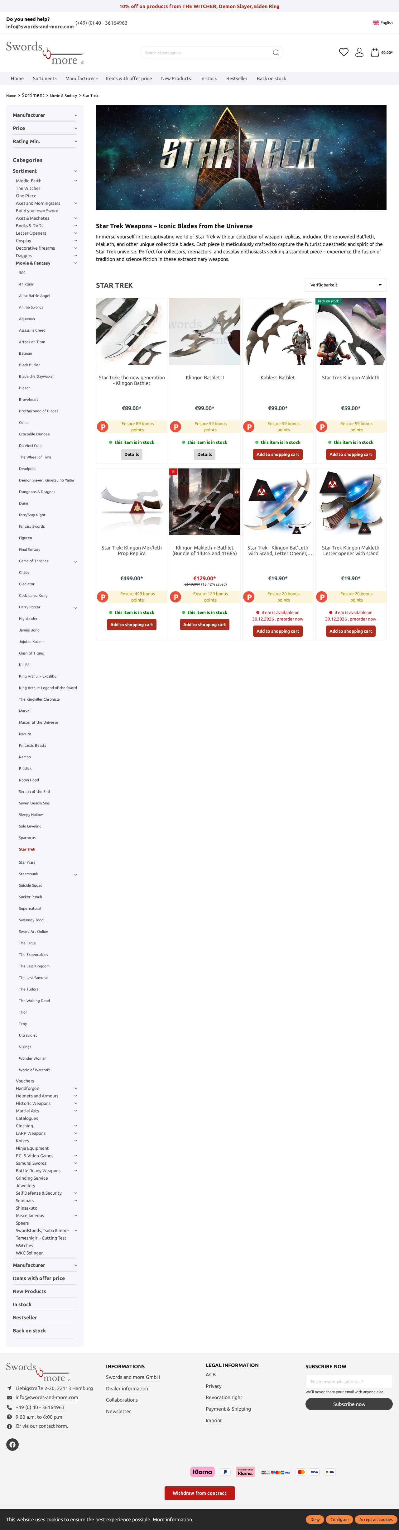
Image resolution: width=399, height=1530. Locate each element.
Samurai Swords (31, 1163)
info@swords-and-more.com (40, 26)
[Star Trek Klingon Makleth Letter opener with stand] (350, 501)
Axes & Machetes (32, 218)
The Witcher (28, 188)
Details (131, 454)
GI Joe (24, 572)
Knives (22, 1140)
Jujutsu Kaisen (31, 642)
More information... (174, 1519)
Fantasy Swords (32, 526)
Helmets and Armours (37, 1095)
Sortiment (25, 171)
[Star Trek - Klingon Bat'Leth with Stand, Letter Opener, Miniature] (278, 501)
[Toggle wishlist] (161, 304)
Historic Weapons (33, 1103)
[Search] (276, 52)
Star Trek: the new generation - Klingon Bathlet (132, 380)
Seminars (25, 1200)
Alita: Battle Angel (34, 296)
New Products (29, 1291)
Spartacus (27, 838)
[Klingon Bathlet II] (204, 331)
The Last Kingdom (34, 966)
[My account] (359, 53)
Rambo (25, 757)
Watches (24, 1245)
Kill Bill (25, 665)
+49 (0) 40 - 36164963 (40, 1407)
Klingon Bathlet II (205, 377)
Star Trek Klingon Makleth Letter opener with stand (350, 550)
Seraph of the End (34, 791)
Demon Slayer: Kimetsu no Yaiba (46, 480)
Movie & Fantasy (33, 263)
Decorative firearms (35, 248)
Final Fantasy (29, 549)
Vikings (25, 1047)
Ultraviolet (28, 1035)
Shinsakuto (26, 1208)
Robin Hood (29, 780)
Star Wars (27, 862)
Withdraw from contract (200, 1493)
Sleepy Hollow (31, 815)
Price (19, 128)
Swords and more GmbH (133, 1377)
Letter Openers (31, 233)
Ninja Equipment (32, 1148)
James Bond (29, 630)
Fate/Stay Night (32, 515)
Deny (315, 1519)
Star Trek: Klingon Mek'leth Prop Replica (132, 550)
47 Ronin (26, 284)
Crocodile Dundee (34, 434)
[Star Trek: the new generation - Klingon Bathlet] (131, 331)
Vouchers (25, 1080)
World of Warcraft (34, 1070)
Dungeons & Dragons (37, 492)
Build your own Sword (37, 210)
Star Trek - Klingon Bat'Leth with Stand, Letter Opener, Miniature (278, 550)
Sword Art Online (33, 931)
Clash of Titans (31, 653)
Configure (339, 1519)
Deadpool (27, 469)
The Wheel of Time (35, 457)
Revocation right (224, 1397)
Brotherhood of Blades (38, 411)
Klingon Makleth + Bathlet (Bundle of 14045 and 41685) (204, 550)
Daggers (24, 255)
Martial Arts (27, 1110)
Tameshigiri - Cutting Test (41, 1237)
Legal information (232, 1365)
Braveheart (28, 399)
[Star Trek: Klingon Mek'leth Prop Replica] (131, 501)
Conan (24, 422)
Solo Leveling (30, 826)
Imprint (214, 1420)
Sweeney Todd (31, 920)
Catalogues (27, 1118)
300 (22, 273)
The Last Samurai (33, 978)
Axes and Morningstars (38, 203)
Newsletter (118, 1411)
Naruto (25, 734)
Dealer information (127, 1388)
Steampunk (28, 874)
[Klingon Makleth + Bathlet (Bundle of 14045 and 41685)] (204, 501)
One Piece (26, 195)
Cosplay (23, 240)
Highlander (28, 618)
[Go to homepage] (45, 52)
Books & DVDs (29, 225)
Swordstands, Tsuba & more (42, 1230)
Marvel (25, 711)
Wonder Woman (32, 1058)
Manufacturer (29, 115)
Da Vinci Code (31, 446)
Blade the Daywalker (36, 376)
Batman (25, 353)
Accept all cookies (376, 1519)
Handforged (27, 1088)
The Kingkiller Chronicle (39, 699)
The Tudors (28, 989)
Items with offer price (39, 1278)
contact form (53, 1426)
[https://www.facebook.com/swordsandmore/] (12, 1444)
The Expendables (33, 954)
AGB (211, 1374)
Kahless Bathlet (278, 377)
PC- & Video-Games (34, 1155)
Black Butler (29, 365)
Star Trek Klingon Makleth (350, 377)
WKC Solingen (30, 1252)
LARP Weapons (31, 1133)
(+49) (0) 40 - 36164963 (101, 23)
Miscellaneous (30, 1215)
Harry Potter (30, 607)
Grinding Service (32, 1178)
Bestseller (25, 1317)
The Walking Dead (34, 1001)
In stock (22, 1304)
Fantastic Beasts (32, 745)
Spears (22, 1223)
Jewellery (25, 1185)
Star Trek (27, 849)
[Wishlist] (344, 53)
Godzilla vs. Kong (33, 595)
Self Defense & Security (39, 1193)
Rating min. (26, 141)
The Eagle (27, 943)
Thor (23, 1012)
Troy (23, 1024)
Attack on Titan (32, 342)
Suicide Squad (30, 885)
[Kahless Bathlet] (278, 331)
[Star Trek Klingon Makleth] (350, 331)
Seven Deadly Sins (34, 803)
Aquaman (27, 319)
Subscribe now (349, 1404)
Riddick (25, 768)
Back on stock (29, 1330)
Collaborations (122, 1400)
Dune (23, 503)
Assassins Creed (32, 330)
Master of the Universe (38, 722)
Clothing (24, 1125)
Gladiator (27, 584)
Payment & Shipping (228, 1409)
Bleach (25, 388)
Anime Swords (31, 307)
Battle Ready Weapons (38, 1170)
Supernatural (30, 908)
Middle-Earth (28, 180)
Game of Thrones (33, 561)
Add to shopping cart (278, 454)
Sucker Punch (30, 897)
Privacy (214, 1386)
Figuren (25, 538)
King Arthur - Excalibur (38, 676)
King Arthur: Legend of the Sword (48, 688)
